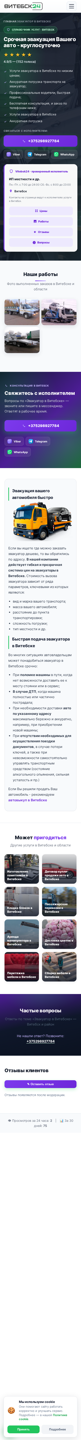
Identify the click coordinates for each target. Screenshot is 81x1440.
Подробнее (57, 1429)
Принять (23, 1429)
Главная (10, 21)
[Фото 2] (58, 312)
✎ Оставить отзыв (40, 1084)
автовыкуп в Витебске (27, 800)
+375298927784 (41, 1041)
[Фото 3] (22, 340)
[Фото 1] (22, 312)
